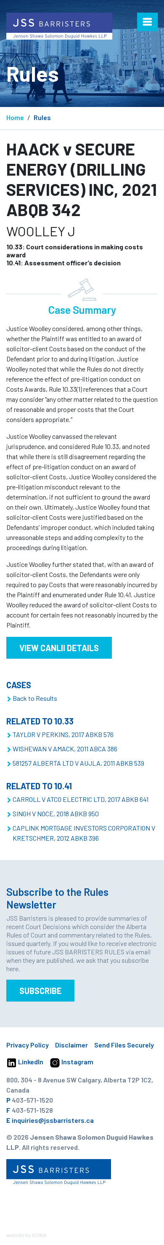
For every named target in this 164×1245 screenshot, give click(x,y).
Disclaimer (71, 1045)
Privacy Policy (27, 1045)
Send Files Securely (124, 1045)
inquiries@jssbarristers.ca (53, 1120)
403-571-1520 (32, 1100)
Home (15, 117)
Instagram (76, 1062)
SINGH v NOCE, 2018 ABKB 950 (56, 814)
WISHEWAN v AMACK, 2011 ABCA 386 (65, 749)
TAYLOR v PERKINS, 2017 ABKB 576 (63, 734)
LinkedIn (30, 1062)
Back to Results (35, 698)
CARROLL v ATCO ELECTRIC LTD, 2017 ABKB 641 (80, 799)
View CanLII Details (59, 648)
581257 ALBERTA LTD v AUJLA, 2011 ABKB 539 (78, 763)
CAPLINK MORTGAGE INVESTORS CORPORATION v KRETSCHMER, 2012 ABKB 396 (84, 833)
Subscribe (40, 991)
